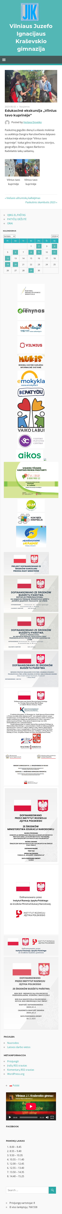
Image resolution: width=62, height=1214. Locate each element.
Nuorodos (13, 1043)
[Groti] (9, 1117)
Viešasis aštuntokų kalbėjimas (23, 198)
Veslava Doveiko (32, 122)
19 (8, 264)
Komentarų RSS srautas (20, 1069)
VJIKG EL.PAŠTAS (16, 215)
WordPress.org (15, 1074)
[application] (31, 1106)
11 (54, 252)
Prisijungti (13, 1061)
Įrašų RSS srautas (17, 1065)
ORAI (10, 223)
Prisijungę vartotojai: (21, 1203)
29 (31, 270)
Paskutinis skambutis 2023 (40, 202)
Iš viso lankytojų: (19, 1207)
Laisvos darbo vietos (18, 1047)
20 (15, 264)
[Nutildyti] (47, 1117)
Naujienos (24, 106)
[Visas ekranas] (52, 1117)
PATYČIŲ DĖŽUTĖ (16, 219)
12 (8, 258)
